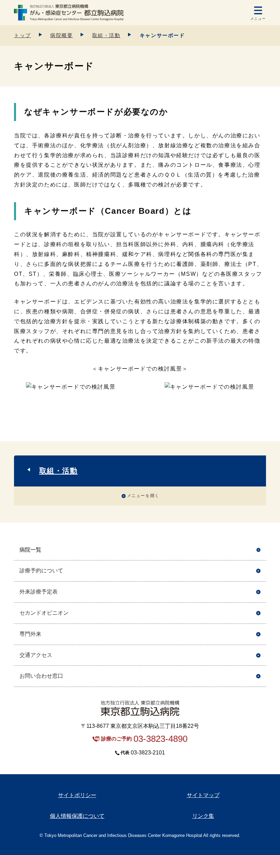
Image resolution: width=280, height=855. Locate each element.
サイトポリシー (77, 795)
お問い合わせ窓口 (41, 676)
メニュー (258, 18)
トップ (22, 35)
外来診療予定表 (38, 592)
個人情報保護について (77, 816)
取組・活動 (106, 35)
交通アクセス (35, 655)
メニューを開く (143, 495)
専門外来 (30, 634)
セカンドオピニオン (44, 613)
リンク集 (203, 816)
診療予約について (41, 570)
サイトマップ (203, 795)
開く (258, 550)
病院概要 (61, 35)
